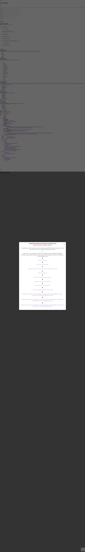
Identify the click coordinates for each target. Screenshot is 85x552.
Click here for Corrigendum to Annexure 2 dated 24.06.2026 (42, 289)
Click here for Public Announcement (43, 264)
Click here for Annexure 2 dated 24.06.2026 (42, 285)
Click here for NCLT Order (42, 260)
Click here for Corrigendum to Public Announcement (42, 277)
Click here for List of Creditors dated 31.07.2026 (42, 281)
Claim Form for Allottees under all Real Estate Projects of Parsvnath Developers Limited (42, 268)
